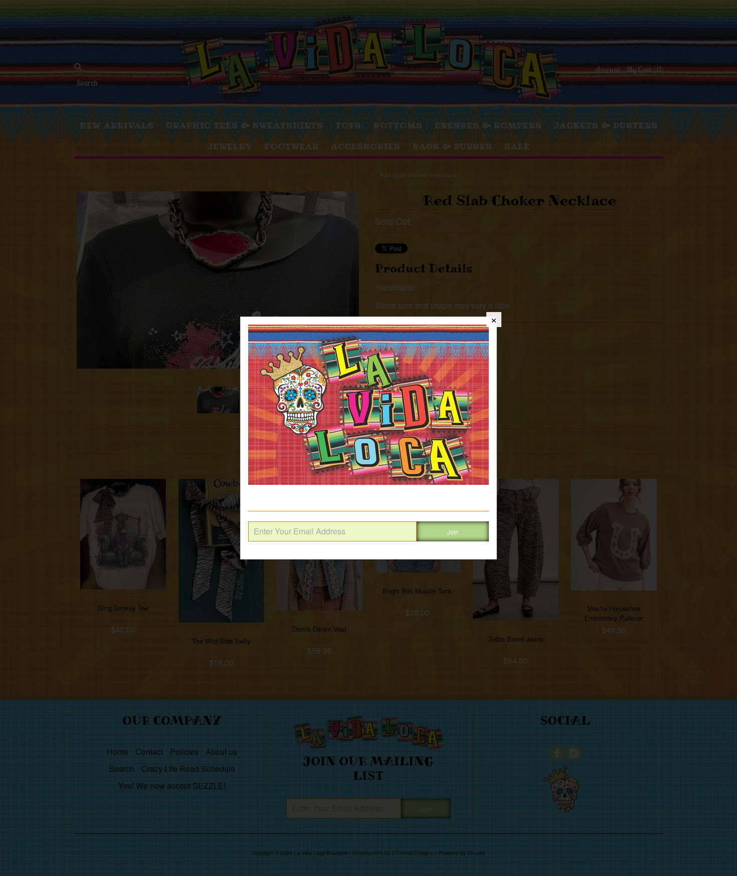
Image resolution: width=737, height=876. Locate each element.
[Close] (493, 319)
